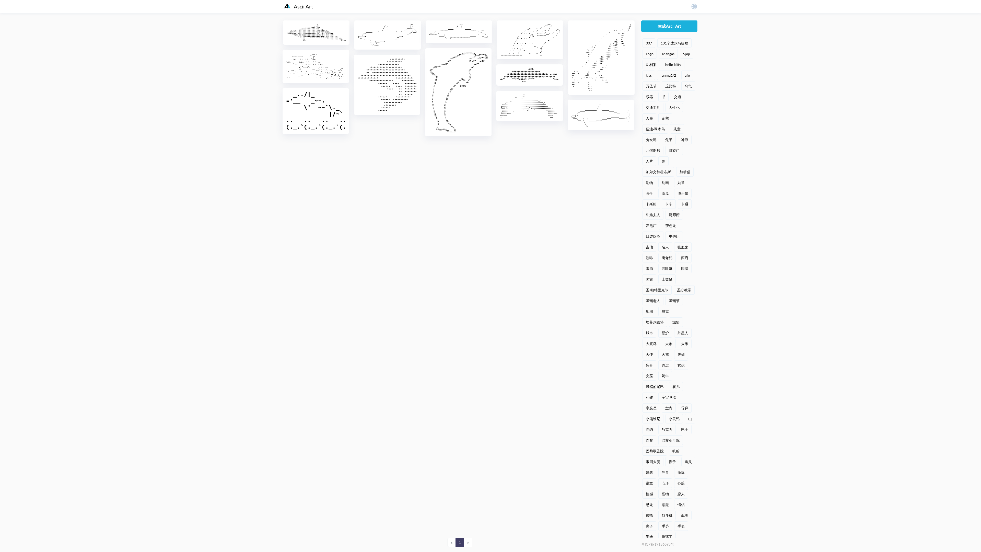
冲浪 (684, 139)
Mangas (668, 54)
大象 (668, 343)
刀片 (649, 161)
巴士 (684, 429)
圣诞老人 (653, 300)
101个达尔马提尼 (674, 43)
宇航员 (651, 408)
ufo (687, 75)
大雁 (684, 343)
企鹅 (665, 118)
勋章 (681, 182)
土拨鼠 (667, 279)
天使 (649, 354)
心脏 (681, 483)
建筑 (649, 472)
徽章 (649, 483)
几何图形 (653, 150)
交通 (677, 97)
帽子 (672, 461)
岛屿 (649, 429)
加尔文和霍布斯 (658, 172)
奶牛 (665, 376)
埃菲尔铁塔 (655, 322)
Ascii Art (303, 6)
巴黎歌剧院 (655, 451)
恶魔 (665, 504)
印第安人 (653, 215)
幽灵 (688, 461)
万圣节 (651, 86)
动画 (665, 182)
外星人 (683, 333)
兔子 (668, 139)
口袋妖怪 (653, 236)
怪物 (665, 494)
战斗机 (667, 515)
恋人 (681, 494)
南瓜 (665, 193)
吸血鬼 (683, 247)
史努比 (674, 236)
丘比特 (670, 86)
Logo (649, 54)
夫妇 (681, 354)
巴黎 (649, 440)
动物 (649, 182)
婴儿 (676, 386)
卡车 (668, 204)
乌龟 (688, 86)
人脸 (649, 118)
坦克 (665, 311)
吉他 (649, 247)
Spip (686, 54)
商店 (684, 258)
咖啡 (649, 258)
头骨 (649, 365)
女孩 (681, 365)
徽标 (681, 472)
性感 (649, 494)
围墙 (684, 268)
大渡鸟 (651, 343)
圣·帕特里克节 (657, 290)
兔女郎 (651, 139)
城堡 (676, 322)
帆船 (676, 451)
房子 (649, 526)
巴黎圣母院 (671, 440)
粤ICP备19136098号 (657, 544)
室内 (668, 408)
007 (649, 43)
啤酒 (649, 268)
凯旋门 (674, 150)
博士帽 (683, 193)
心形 (665, 483)
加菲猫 (685, 172)
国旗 (649, 279)
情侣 (681, 504)
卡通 (684, 204)
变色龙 (670, 225)
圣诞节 (674, 300)
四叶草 (667, 268)
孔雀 (649, 397)
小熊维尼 (653, 419)
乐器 (649, 97)
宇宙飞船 (669, 397)
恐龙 (649, 504)
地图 (649, 311)
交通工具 (653, 107)
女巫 (649, 376)
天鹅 (665, 354)
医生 (649, 193)
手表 (681, 526)
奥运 (665, 365)
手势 (665, 526)
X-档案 (651, 64)
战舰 (684, 515)
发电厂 (651, 225)
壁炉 (665, 333)
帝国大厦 (653, 461)
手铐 (649, 537)
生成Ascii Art (669, 26)
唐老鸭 (667, 258)
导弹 (684, 408)
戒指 (649, 515)
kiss (649, 75)
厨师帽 (674, 215)
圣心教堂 (684, 290)
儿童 (677, 129)
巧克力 (667, 429)
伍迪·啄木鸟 (655, 129)
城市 (649, 333)
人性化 (674, 107)
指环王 (667, 537)
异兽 (665, 472)
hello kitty (673, 64)
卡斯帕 (651, 204)
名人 (665, 247)
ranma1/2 (668, 75)
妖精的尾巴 (655, 386)
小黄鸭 (674, 419)
